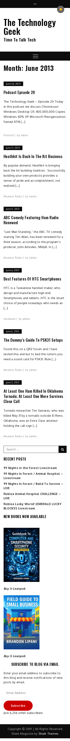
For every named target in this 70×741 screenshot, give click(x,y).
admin (24, 135)
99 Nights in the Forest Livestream (30, 468)
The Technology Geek (30, 26)
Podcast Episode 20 (19, 92)
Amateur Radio (13, 196)
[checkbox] (60, 9)
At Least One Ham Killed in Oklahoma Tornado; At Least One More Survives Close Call (33, 396)
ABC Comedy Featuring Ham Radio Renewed (31, 220)
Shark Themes (49, 733)
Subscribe (18, 705)
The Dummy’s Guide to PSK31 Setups (33, 340)
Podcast (9, 135)
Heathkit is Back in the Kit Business (33, 156)
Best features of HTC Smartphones (32, 278)
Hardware (10, 318)
